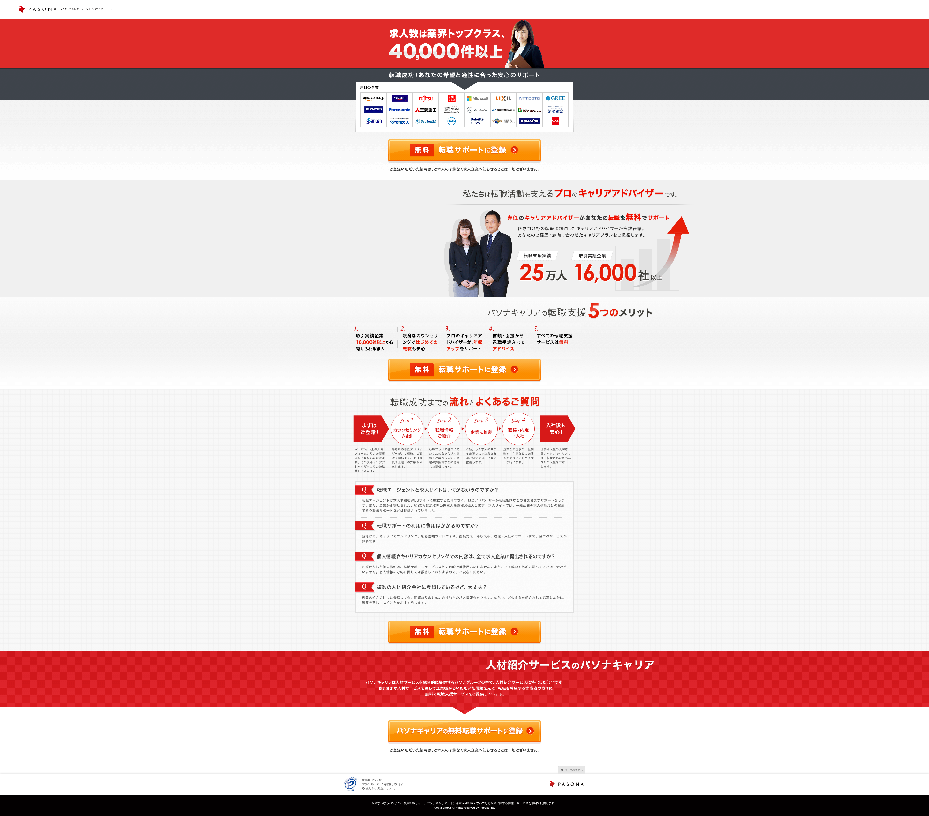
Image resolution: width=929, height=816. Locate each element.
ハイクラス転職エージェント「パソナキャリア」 (86, 9)
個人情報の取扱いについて (380, 788)
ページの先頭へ (574, 770)
